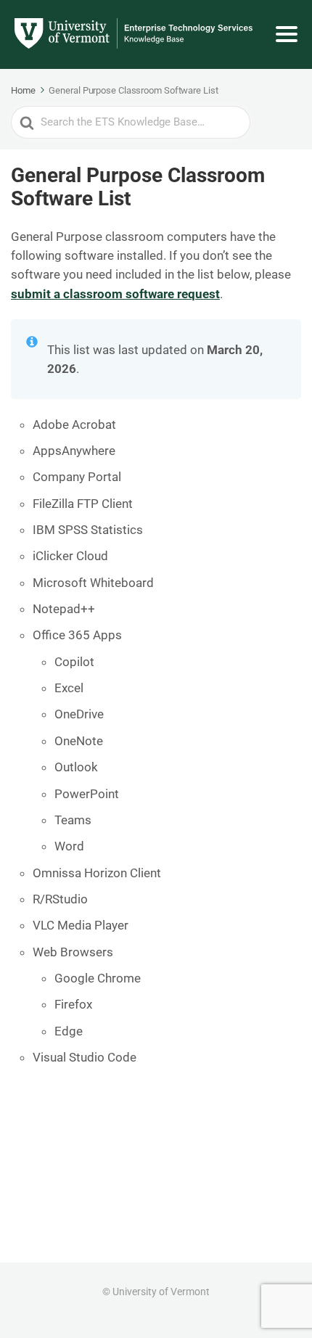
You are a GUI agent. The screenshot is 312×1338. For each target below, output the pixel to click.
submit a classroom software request (115, 294)
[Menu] (286, 34)
